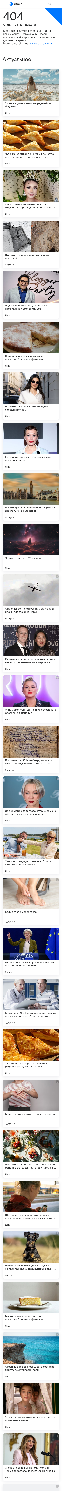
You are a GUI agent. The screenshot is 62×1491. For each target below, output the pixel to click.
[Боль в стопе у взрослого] (31, 901)
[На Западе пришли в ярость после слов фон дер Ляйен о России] (31, 951)
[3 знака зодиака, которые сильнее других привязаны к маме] (31, 1406)
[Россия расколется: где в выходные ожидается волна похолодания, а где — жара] (31, 1255)
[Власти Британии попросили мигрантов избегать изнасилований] (31, 497)
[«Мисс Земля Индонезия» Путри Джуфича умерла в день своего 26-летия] (31, 193)
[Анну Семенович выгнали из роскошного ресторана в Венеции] (31, 699)
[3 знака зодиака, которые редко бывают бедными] (31, 92)
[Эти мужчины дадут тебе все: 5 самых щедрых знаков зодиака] (31, 850)
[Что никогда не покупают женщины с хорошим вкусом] (31, 396)
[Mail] (11, 4)
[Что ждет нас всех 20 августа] (31, 547)
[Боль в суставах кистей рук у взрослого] (31, 1103)
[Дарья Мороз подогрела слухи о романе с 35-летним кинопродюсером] (31, 800)
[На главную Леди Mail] (17, 4)
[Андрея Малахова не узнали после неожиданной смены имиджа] (31, 295)
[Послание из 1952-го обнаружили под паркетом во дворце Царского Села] (31, 749)
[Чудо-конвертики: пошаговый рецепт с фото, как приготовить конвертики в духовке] (31, 143)
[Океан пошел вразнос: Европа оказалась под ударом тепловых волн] (31, 1356)
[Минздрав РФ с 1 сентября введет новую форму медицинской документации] (31, 1002)
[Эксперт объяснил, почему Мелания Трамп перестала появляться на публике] (31, 1457)
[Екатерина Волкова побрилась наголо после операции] (31, 446)
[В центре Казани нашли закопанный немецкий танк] (31, 244)
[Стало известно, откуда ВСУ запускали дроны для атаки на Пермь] (31, 598)
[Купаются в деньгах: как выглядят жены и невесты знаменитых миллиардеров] (31, 648)
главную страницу (40, 43)
